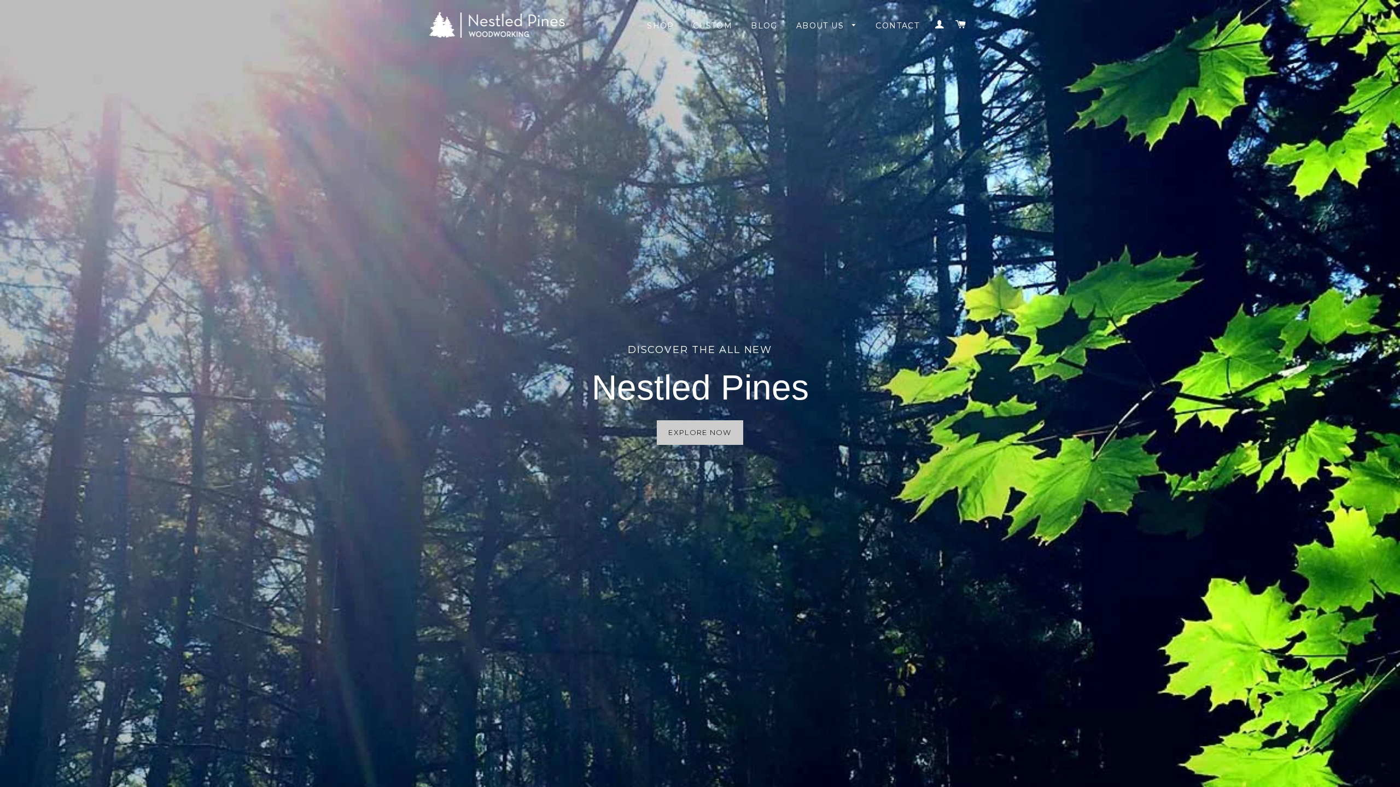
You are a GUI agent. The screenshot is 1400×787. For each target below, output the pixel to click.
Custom (712, 26)
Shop (660, 26)
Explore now (699, 432)
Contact (897, 26)
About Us (821, 26)
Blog (764, 26)
